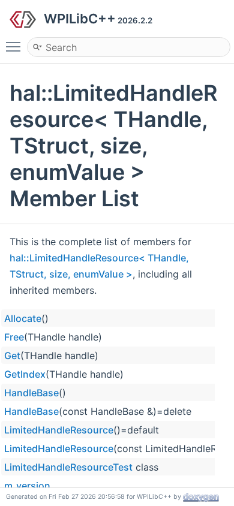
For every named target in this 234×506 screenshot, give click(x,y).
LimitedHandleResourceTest (68, 467)
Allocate (22, 318)
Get (12, 356)
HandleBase (31, 393)
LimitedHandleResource (58, 430)
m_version (27, 486)
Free (14, 337)
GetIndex (25, 374)
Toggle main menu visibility (15, 46)
